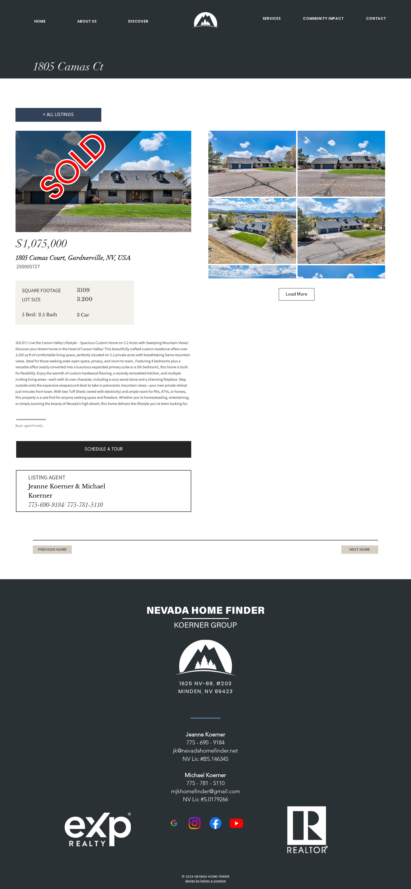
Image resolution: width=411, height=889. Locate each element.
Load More (296, 294)
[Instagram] (194, 823)
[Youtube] (236, 823)
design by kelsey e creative (205, 881)
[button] (87, 21)
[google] (174, 823)
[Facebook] (215, 823)
